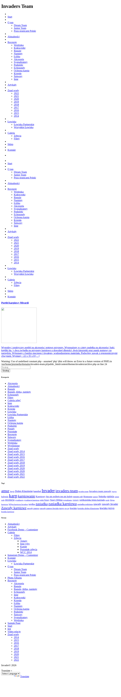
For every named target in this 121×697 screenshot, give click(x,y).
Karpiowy (41, 496)
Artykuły (12, 84)
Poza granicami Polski (25, 31)
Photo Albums (15, 577)
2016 (16, 110)
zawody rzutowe (33, 508)
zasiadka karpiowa (62, 504)
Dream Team (20, 25)
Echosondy (19, 67)
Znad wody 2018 (16, 462)
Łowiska (12, 121)
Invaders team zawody (100, 491)
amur (5, 491)
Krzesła (17, 73)
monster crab (78, 497)
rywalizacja (19, 500)
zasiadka (42, 504)
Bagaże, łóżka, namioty (19, 392)
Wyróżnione (14, 445)
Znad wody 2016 (16, 457)
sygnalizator (67, 500)
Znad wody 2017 (16, 460)
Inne (16, 79)
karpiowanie (26, 496)
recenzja (9, 499)
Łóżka (17, 56)
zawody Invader (110, 504)
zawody (97, 504)
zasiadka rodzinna (85, 504)
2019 (16, 101)
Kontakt (12, 150)
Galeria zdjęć (14, 400)
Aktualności (14, 36)
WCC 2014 (26, 552)
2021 (16, 96)
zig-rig (66, 508)
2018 (16, 104)
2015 (16, 113)
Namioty (18, 53)
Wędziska (19, 45)
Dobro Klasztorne (24, 491)
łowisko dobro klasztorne (88, 508)
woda (107, 500)
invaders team (83, 491)
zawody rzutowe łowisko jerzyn (52, 508)
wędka (32, 504)
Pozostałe (12, 431)
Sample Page (14, 623)
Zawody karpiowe (13, 508)
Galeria (11, 133)
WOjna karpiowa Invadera (18, 504)
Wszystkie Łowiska (23, 127)
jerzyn (114, 491)
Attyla (12, 491)
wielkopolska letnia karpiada (92, 500)
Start (10, 16)
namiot (95, 497)
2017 (16, 107)
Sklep (10, 144)
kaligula (4, 496)
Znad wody (13, 90)
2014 (16, 116)
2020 (16, 99)
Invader (48, 490)
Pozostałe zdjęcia (28, 549)
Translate (24, 676)
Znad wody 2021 (16, 474)
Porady (11, 428)
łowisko (73, 508)
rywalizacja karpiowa (31, 500)
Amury (23, 541)
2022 (16, 93)
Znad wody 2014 (16, 451)
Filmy (17, 138)
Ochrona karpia (21, 70)
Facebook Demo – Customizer (23, 529)
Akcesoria (19, 59)
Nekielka (102, 496)
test (9, 628)
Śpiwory (18, 76)
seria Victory (44, 500)
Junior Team (20, 28)
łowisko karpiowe (7, 512)
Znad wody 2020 (16, 468)
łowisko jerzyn (107, 508)
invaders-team (66, 491)
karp (13, 495)
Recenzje (12, 42)
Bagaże (17, 50)
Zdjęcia (17, 135)
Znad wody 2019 (16, 465)
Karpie (23, 546)
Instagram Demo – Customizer (23, 555)
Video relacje (14, 631)
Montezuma (87, 497)
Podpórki (18, 65)
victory (76, 500)
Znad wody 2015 (16, 454)
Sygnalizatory (21, 62)
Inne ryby (25, 543)
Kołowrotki (19, 48)
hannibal (37, 491)
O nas (10, 22)
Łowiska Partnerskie (24, 124)
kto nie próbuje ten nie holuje (59, 496)
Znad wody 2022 (16, 477)
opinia (110, 496)
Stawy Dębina (56, 500)
